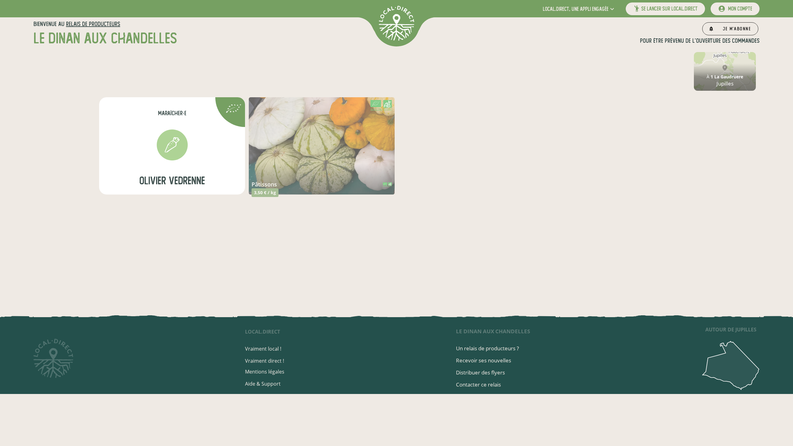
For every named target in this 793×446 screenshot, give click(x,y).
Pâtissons (264, 184)
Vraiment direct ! (264, 360)
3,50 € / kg (265, 192)
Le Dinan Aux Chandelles (493, 331)
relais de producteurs (93, 24)
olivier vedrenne (172, 180)
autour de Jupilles (730, 329)
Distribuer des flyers (480, 372)
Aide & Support (263, 383)
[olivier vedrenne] (172, 144)
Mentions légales (264, 371)
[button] (579, 8)
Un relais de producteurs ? (487, 348)
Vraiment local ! (263, 348)
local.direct (262, 331)
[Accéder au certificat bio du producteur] (233, 109)
